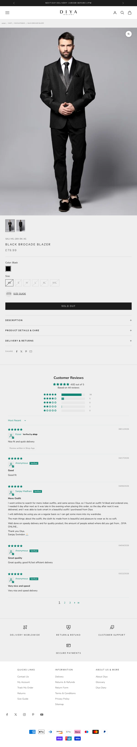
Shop (10, 23)
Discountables (19, 23)
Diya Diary (101, 687)
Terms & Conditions (65, 693)
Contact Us (23, 676)
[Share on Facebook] (16, 351)
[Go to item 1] (10, 225)
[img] (15, 429)
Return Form (61, 687)
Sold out (68, 306)
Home (4, 23)
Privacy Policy (62, 698)
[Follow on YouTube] (41, 714)
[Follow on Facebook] (7, 714)
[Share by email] (30, 351)
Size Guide (22, 698)
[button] (68, 293)
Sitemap (59, 704)
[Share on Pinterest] (26, 351)
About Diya (101, 676)
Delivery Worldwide (25, 635)
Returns (21, 693)
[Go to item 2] (20, 225)
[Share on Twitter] (21, 351)
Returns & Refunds (65, 682)
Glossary (100, 682)
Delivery (59, 676)
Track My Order (25, 687)
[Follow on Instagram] (24, 714)
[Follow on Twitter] (15, 714)
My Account (23, 682)
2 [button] (64, 602)
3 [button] (70, 602)
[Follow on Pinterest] (33, 714)
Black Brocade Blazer (36, 23)
